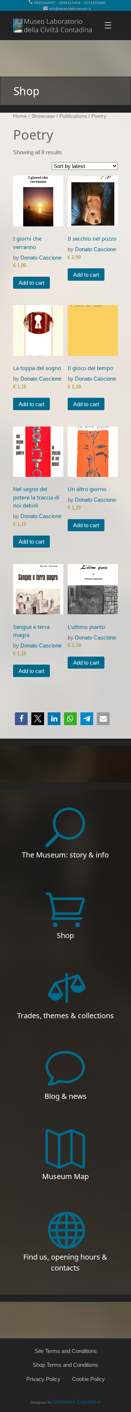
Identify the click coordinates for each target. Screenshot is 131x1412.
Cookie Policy (88, 1379)
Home (20, 116)
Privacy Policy (43, 1379)
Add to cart (31, 283)
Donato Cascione (40, 257)
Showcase (43, 116)
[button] (21, 718)
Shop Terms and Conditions (65, 1365)
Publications (73, 116)
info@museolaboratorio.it (70, 9)
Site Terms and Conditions (66, 1351)
